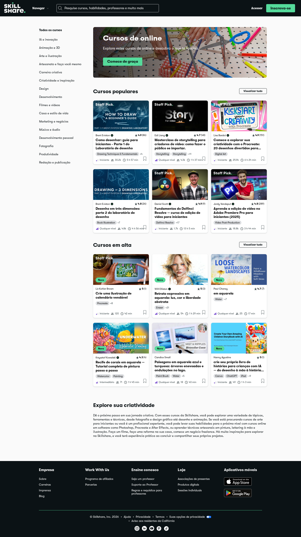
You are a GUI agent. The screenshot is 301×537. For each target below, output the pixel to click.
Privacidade (143, 516)
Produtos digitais (188, 484)
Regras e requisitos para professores (146, 492)
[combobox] (108, 8)
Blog (41, 496)
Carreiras (45, 484)
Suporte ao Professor (144, 484)
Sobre (42, 478)
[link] (121, 132)
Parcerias (91, 484)
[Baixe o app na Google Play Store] (243, 493)
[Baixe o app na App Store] (243, 481)
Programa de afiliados (99, 478)
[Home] (14, 8)
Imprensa (45, 490)
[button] (48, 8)
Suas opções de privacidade (187, 516)
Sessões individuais (190, 490)
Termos (159, 516)
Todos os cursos (50, 30)
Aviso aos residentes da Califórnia (152, 520)
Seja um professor (142, 478)
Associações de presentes (194, 478)
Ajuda (127, 516)
